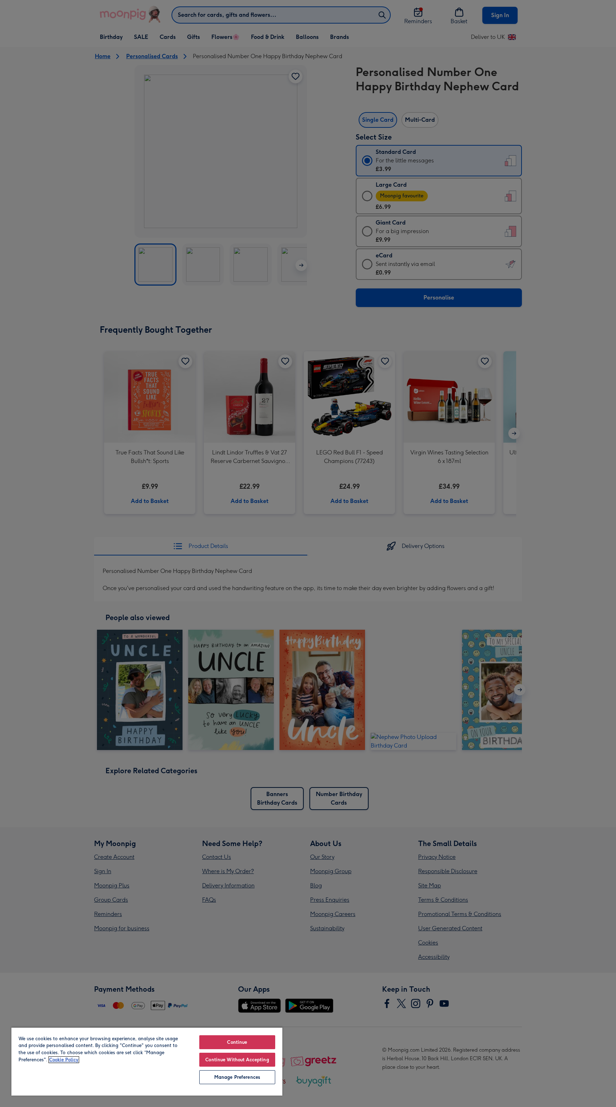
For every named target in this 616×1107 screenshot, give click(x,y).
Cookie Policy (63, 1059)
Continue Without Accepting (237, 1059)
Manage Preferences (237, 1077)
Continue (237, 1042)
